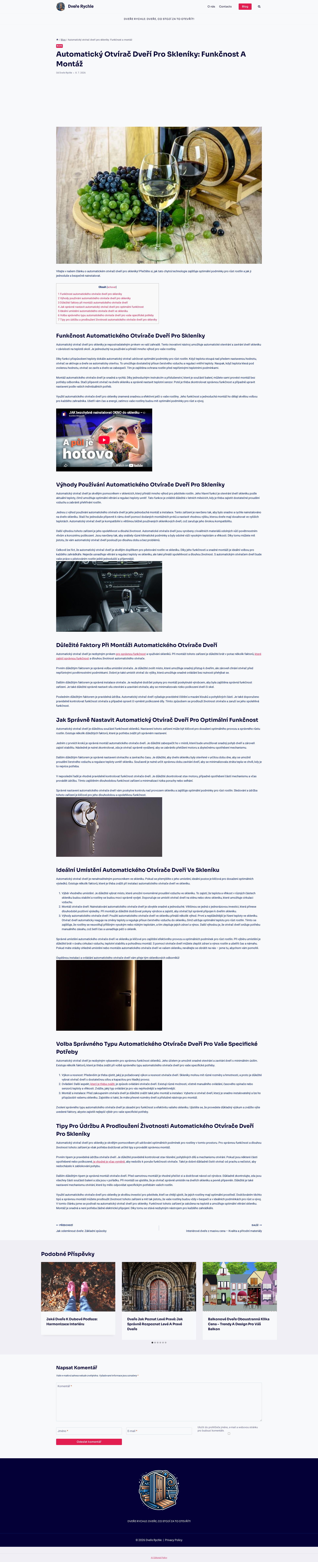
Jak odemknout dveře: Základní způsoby (81, 1228)
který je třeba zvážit (102, 1084)
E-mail (132, 1431)
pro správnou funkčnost (131, 654)
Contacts (225, 6)
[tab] (152, 1342)
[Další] (271, 1301)
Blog (245, 6)
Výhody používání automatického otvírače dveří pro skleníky (94, 298)
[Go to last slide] (46, 1301)
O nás (211, 6)
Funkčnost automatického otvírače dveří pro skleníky (90, 294)
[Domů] (57, 40)
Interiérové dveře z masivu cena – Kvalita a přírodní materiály (224, 1228)
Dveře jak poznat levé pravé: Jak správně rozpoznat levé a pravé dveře (155, 1324)
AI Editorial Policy (159, 1557)
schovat (111, 287)
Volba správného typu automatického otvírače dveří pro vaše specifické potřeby (106, 315)
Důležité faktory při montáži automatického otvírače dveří (93, 303)
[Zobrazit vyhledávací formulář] (259, 6)
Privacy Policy (173, 1540)
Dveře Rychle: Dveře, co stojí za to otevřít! (159, 19)
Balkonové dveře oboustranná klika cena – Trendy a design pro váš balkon (238, 1324)
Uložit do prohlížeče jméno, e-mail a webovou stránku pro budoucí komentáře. (228, 1429)
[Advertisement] (159, 101)
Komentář (65, 1386)
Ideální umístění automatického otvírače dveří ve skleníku (93, 311)
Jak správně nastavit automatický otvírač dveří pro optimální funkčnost (101, 307)
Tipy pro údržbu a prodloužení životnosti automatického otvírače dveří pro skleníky (107, 320)
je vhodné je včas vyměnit (109, 1162)
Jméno (63, 1431)
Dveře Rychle (65, 72)
